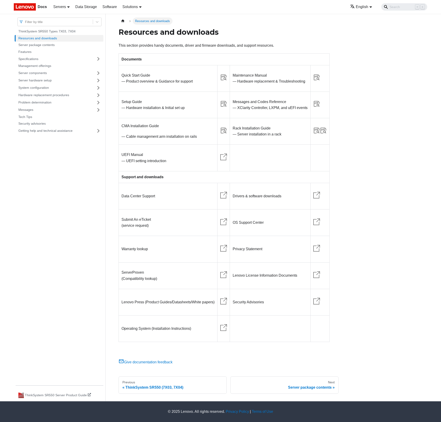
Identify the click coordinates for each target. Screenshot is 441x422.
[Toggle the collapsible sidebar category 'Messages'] (98, 110)
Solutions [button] (130, 7)
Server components (32, 73)
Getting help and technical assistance (45, 130)
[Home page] (123, 21)
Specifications (28, 58)
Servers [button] (59, 7)
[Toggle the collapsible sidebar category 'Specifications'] (98, 59)
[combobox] (25, 21)
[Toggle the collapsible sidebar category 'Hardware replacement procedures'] (98, 95)
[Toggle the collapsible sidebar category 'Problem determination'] (98, 102)
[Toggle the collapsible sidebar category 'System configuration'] (98, 88)
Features (24, 52)
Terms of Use (262, 411)
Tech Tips (25, 117)
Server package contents (36, 45)
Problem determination (34, 102)
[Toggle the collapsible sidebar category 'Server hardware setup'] (98, 80)
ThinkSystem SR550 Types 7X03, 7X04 (47, 31)
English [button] (362, 7)
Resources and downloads (37, 38)
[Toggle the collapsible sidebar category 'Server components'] (98, 73)
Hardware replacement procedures (43, 95)
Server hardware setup (35, 80)
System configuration (33, 87)
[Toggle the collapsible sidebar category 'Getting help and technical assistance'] (98, 131)
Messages (25, 110)
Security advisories (32, 123)
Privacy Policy (237, 411)
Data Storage (86, 7)
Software (109, 7)
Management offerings (34, 66)
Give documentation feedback (148, 362)
